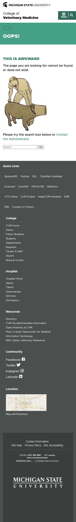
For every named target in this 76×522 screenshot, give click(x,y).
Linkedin (12, 377)
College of (20, 16)
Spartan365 (10, 176)
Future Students (15, 234)
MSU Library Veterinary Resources (25, 340)
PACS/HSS (38, 186)
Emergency (12, 300)
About (9, 230)
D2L (34, 176)
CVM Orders (28, 196)
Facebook (14, 359)
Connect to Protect (23, 207)
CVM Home (12, 225)
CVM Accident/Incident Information (26, 323)
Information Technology (19, 336)
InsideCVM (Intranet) (49, 196)
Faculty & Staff (14, 251)
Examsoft (9, 186)
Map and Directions (17, 414)
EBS (6, 207)
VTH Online (11, 196)
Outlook (24, 176)
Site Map (16, 445)
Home (7, 28)
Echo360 (23, 186)
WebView (52, 186)
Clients (10, 287)
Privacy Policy (33, 445)
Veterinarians (13, 291)
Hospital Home (14, 278)
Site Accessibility (53, 445)
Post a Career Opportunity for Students (28, 332)
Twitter (11, 365)
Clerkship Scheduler (51, 176)
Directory (11, 319)
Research (11, 247)
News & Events (14, 260)
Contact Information (37, 441)
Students (11, 238)
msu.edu (52, 455)
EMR (66, 196)
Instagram (13, 371)
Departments (13, 243)
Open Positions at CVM (19, 327)
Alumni (10, 256)
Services (11, 296)
